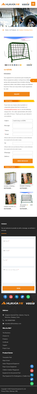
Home (7, 30)
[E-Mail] (22, 296)
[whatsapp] (28, 296)
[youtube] (11, 296)
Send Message (22, 161)
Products (13, 30)
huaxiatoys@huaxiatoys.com (12, 109)
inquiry (16, 94)
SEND (18, 288)
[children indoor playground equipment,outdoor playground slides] (15, 3)
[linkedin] (16, 296)
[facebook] (5, 296)
